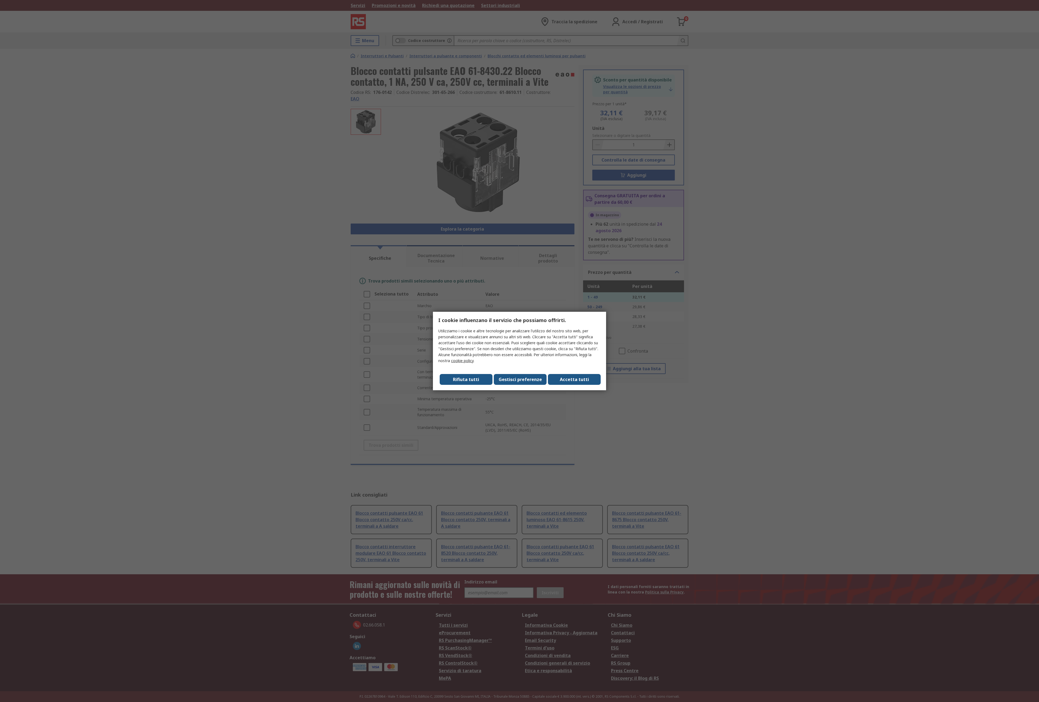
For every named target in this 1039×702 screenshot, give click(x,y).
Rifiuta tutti (466, 379)
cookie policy (462, 360)
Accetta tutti (574, 379)
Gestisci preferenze (520, 379)
